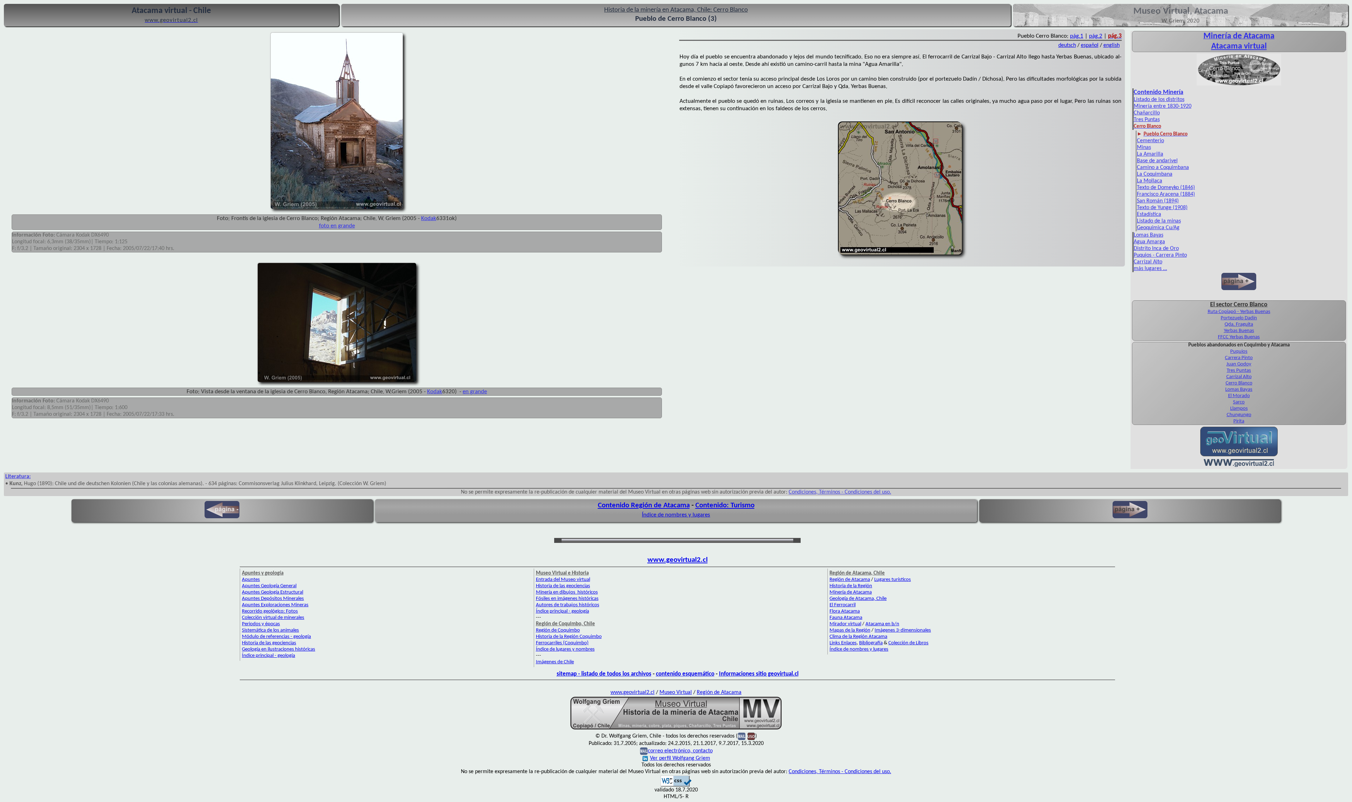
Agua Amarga (1149, 242)
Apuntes (251, 579)
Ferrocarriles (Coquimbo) (562, 643)
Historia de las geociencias (269, 643)
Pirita (1238, 421)
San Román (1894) (1158, 201)
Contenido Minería (1158, 92)
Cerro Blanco (1239, 383)
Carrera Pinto (1239, 358)
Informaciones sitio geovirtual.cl (759, 674)
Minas (1144, 147)
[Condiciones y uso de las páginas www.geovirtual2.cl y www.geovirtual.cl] (751, 736)
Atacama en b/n (882, 624)
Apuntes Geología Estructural (272, 592)
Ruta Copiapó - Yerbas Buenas (1239, 311)
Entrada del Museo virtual (563, 579)
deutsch (1067, 45)
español (1089, 45)
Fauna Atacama (846, 617)
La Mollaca (1149, 181)
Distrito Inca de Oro (1156, 248)
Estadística (1149, 214)
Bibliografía (871, 643)
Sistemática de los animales (270, 630)
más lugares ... (1150, 268)
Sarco (1239, 402)
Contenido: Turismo (725, 505)
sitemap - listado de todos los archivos (604, 674)
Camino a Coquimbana (1163, 167)
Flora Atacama (845, 611)
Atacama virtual (1239, 46)
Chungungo (1239, 415)
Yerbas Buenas (1239, 330)
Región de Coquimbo (558, 630)
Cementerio (1150, 141)
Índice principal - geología (268, 655)
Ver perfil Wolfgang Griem (680, 758)
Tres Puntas (1147, 120)
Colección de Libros (908, 643)
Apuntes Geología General (269, 586)
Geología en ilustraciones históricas (278, 649)
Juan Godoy (1238, 364)
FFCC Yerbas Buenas (1239, 337)
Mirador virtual (845, 624)
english (1111, 45)
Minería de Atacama (851, 592)
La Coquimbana (1154, 174)
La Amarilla (1150, 154)
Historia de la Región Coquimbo (569, 636)
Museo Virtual (675, 692)
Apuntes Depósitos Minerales (273, 598)
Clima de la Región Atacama (858, 636)
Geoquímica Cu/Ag (1158, 228)
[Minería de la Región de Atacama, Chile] (676, 729)
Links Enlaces (843, 643)
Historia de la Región (851, 586)
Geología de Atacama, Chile (858, 598)
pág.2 (1095, 36)
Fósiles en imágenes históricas (567, 598)
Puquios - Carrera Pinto (1160, 255)
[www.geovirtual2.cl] (1239, 465)
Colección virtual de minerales (273, 617)
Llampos (1239, 408)
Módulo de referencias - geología (276, 636)
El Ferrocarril (843, 605)
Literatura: (18, 477)
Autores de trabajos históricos (567, 605)
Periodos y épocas (261, 624)
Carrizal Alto (1148, 262)
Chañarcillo (1147, 113)
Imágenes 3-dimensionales (903, 630)
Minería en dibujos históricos (567, 592)
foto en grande (337, 226)
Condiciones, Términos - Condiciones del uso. (840, 492)
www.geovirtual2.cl (677, 560)
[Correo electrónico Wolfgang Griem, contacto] (742, 736)
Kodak (428, 218)
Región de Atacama (850, 579)
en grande (475, 392)
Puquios (1238, 351)
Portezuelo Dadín (1239, 318)
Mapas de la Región (850, 630)
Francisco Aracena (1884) (1166, 194)
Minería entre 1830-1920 (1162, 106)
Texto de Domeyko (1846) (1166, 187)
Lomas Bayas (1148, 235)
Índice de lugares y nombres (565, 649)
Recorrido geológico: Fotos (270, 611)
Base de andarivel (1157, 161)
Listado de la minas (1159, 221)
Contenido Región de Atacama (644, 505)
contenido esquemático (685, 674)
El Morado (1239, 396)
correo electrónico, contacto (680, 751)
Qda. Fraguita (1239, 324)
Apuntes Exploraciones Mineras (275, 605)
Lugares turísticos (892, 579)
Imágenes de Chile (555, 662)
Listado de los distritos (1159, 99)
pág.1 (1076, 36)
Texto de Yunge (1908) (1162, 208)
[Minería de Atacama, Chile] (1239, 85)
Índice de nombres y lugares (676, 515)
